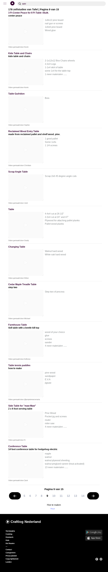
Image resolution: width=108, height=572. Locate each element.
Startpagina (10, 531)
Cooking (9, 534)
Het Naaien (10, 543)
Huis (7, 540)
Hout (52, 509)
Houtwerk (9, 537)
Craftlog (26, 522)
